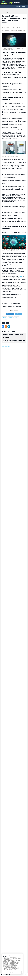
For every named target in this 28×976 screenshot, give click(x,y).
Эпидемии (11, 317)
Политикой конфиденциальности (10, 969)
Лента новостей (5, 974)
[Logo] (4, 2)
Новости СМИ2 (6, 346)
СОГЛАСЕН (12, 972)
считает (20, 276)
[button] (14, 149)
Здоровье (8, 12)
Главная (2, 12)
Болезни (16, 317)
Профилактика (5, 319)
